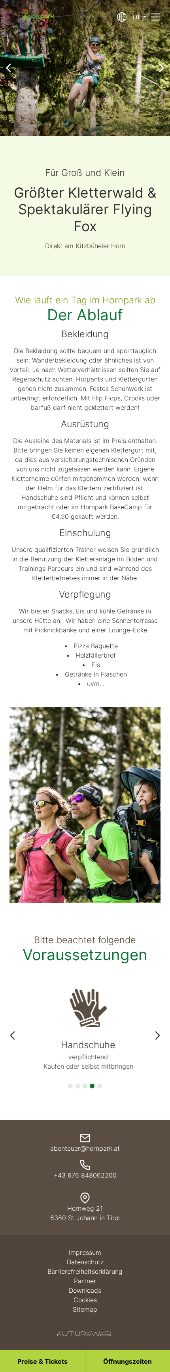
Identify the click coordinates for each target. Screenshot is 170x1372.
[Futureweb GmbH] (84, 1334)
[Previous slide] (8, 68)
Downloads (85, 1290)
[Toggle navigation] (155, 17)
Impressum (85, 1252)
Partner (85, 1281)
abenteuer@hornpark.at (85, 1148)
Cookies (85, 1300)
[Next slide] (161, 68)
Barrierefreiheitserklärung (85, 1271)
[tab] (70, 1086)
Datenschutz (85, 1262)
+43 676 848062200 (85, 1175)
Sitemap (85, 1309)
